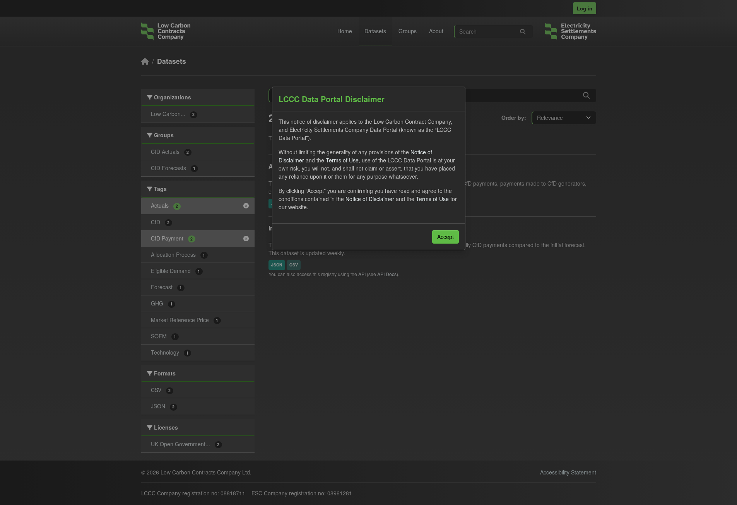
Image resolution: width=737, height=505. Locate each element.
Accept (445, 237)
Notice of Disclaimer (369, 199)
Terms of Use (342, 160)
